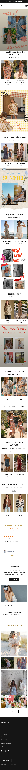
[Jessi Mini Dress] (7, 152)
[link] (14, 551)
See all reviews (14, 555)
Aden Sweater (7, 514)
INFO (2, 728)
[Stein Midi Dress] (7, 229)
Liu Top (7, 320)
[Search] (23, 6)
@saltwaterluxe (8, 612)
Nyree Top (7, 398)
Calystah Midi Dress (21, 320)
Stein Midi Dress (7, 241)
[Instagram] (6, 751)
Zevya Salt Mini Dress (20, 241)
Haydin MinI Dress (7, 474)
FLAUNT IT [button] (15, 628)
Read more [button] (9, 546)
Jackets (12, 488)
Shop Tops (14, 490)
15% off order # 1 (4, 747)
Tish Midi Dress (20, 474)
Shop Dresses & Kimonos (14, 451)
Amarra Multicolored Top (7, 81)
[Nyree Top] (7, 386)
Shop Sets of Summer (14, 57)
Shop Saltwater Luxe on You (14, 374)
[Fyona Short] (20, 386)
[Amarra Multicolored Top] (7, 69)
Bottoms (18, 448)
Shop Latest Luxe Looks (14, 296)
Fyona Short (20, 398)
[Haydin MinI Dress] (7, 463)
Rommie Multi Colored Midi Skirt (20, 81)
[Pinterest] (9, 750)
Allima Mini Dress (20, 164)
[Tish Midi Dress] (20, 463)
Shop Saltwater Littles (14, 140)
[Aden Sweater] (7, 503)
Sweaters (20, 488)
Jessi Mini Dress (7, 164)
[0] (26, 6)
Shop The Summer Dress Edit (14, 217)
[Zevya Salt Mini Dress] (20, 229)
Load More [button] (14, 711)
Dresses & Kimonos (8, 448)
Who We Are (5, 723)
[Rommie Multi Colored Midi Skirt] (20, 69)
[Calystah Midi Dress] (20, 309)
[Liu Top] (7, 309)
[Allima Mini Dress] (20, 152)
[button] (14, 643)
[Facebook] (2, 751)
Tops (6, 488)
